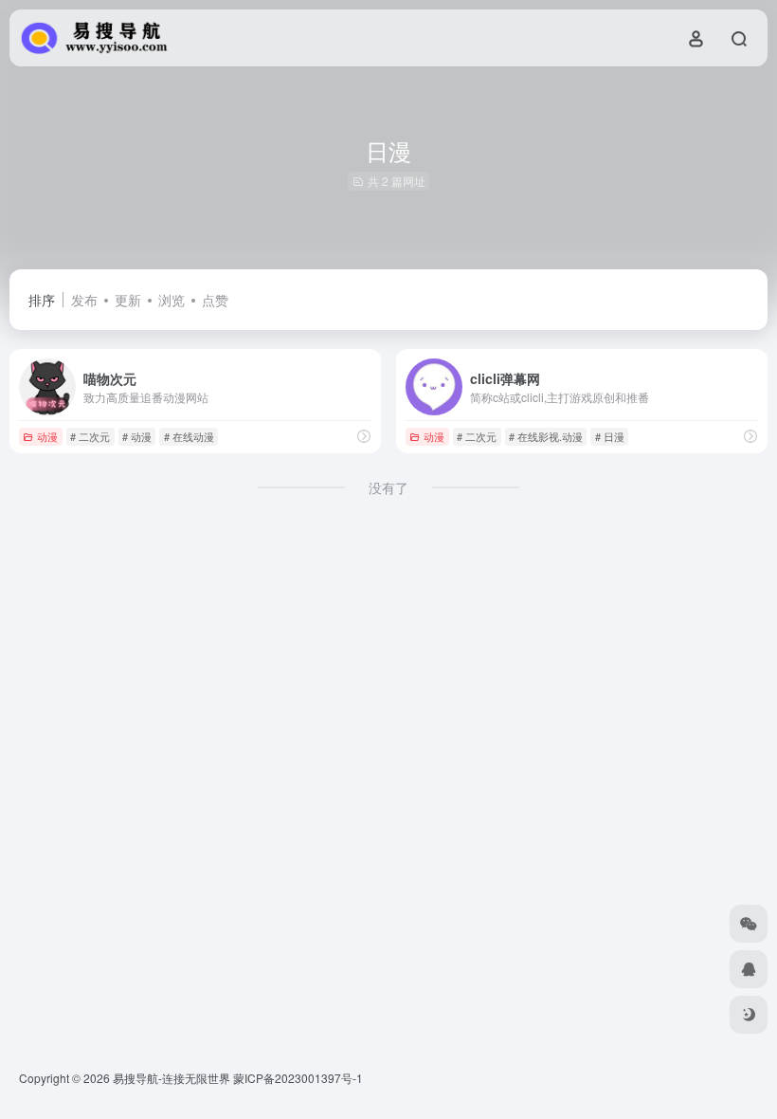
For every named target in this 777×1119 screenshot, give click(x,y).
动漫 (47, 436)
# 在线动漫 (189, 436)
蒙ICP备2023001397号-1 (298, 1078)
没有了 (388, 487)
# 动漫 (137, 436)
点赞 (215, 299)
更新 (128, 299)
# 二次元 (90, 436)
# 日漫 (609, 436)
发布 (84, 299)
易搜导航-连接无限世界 (171, 1078)
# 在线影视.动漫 (546, 436)
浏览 (171, 299)
